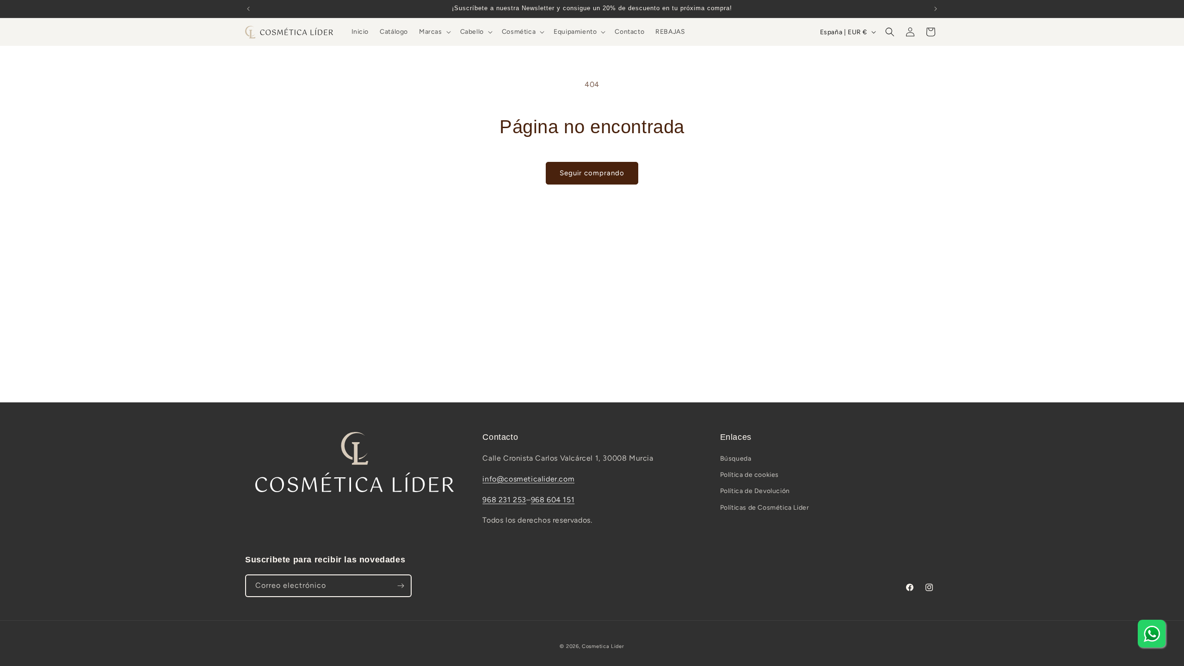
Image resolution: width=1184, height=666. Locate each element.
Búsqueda (736, 458)
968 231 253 (504, 499)
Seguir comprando (592, 173)
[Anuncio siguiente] (935, 9)
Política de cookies (749, 475)
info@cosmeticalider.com (528, 479)
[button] (434, 32)
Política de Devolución (755, 491)
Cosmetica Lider (603, 646)
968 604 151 (553, 499)
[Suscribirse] (400, 585)
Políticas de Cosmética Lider (764, 508)
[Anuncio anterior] (248, 9)
